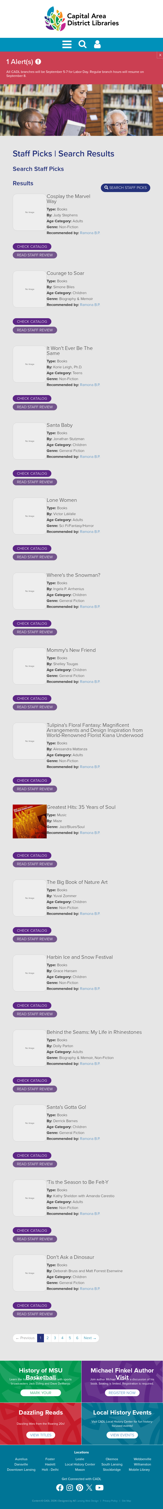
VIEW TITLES (40, 1435)
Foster (50, 1459)
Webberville (142, 1459)
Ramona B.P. (90, 233)
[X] (89, 1485)
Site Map (126, 1500)
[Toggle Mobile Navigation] (67, 45)
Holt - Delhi (50, 1470)
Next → (90, 1338)
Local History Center (80, 1464)
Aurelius (21, 1459)
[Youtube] (99, 1485)
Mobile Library (139, 1470)
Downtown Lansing (21, 1470)
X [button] (160, 55)
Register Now (122, 1392)
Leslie (80, 1459)
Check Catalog (32, 246)
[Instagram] (69, 1485)
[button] (83, 46)
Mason (80, 1470)
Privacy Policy (110, 1500)
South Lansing (111, 1464)
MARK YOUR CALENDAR (40, 1393)
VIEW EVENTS (122, 1435)
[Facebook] (59, 1485)
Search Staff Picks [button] (127, 187)
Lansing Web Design (87, 1500)
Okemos (112, 1459)
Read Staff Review (35, 255)
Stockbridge (112, 1470)
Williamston (142, 1464)
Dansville (21, 1464)
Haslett (50, 1464)
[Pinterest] (79, 1485)
